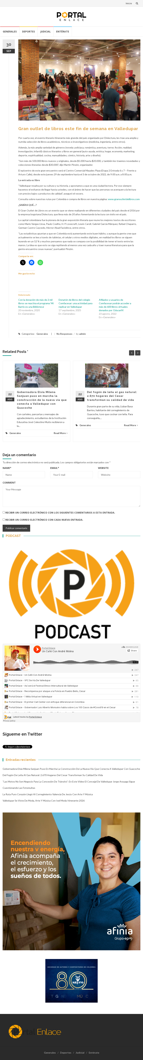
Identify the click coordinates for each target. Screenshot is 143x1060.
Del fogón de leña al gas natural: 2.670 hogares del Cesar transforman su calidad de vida (112, 396)
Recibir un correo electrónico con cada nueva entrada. (44, 519)
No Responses (64, 333)
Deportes (28, 31)
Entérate (62, 31)
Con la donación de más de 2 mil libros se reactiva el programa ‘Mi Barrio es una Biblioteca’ (36, 303)
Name (7, 468)
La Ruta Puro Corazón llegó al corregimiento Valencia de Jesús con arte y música (48, 794)
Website (103, 468)
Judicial (45, 31)
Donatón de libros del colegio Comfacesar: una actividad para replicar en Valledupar (75, 303)
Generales (10, 31)
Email (54, 468)
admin (82, 333)
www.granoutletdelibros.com (124, 199)
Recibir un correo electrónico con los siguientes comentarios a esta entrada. (60, 512)
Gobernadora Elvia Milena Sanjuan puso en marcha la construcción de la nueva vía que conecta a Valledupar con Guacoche (42, 400)
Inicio (129, 3)
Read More (60, 433)
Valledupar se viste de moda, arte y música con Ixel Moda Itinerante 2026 (44, 800)
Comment (9, 482)
